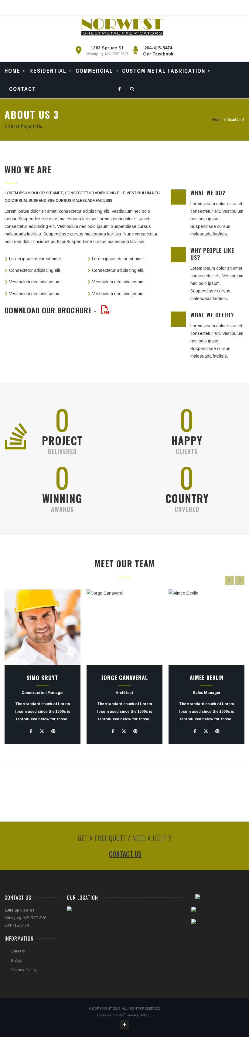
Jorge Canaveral (124, 678)
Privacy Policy (24, 970)
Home (12, 71)
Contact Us (125, 854)
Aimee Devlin (206, 678)
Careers (18, 951)
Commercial (94, 71)
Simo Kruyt (42, 678)
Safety (16, 960)
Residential (48, 71)
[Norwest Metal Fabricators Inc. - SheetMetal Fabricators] (122, 26)
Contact (22, 89)
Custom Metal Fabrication (163, 71)
